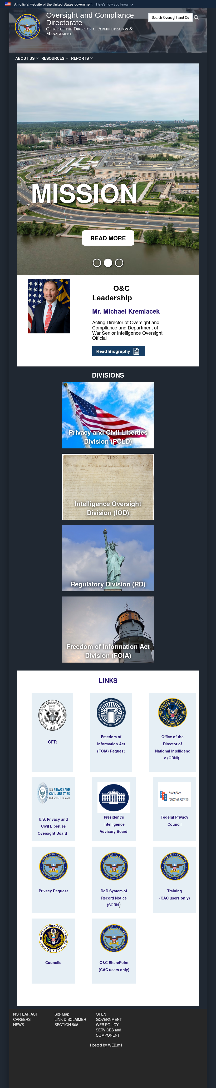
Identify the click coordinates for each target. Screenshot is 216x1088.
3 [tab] (119, 264)
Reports (80, 58)
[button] (115, 4)
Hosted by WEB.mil (106, 1045)
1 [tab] (97, 264)
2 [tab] (108, 264)
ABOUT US (25, 58)
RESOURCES (52, 58)
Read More (108, 238)
